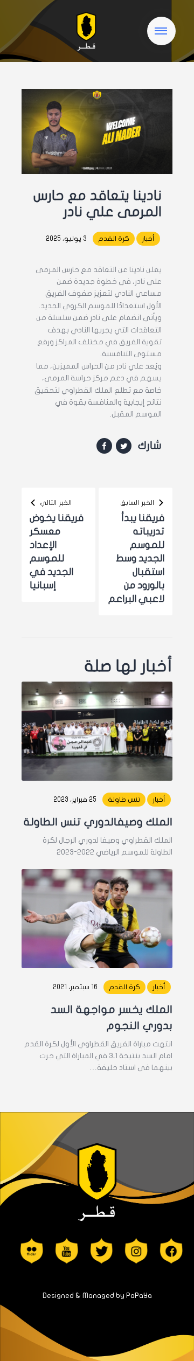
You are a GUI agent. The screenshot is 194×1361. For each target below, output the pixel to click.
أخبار (148, 238)
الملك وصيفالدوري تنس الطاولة (98, 822)
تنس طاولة (124, 799)
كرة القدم (113, 238)
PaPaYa (139, 1295)
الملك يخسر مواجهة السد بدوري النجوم (111, 1017)
